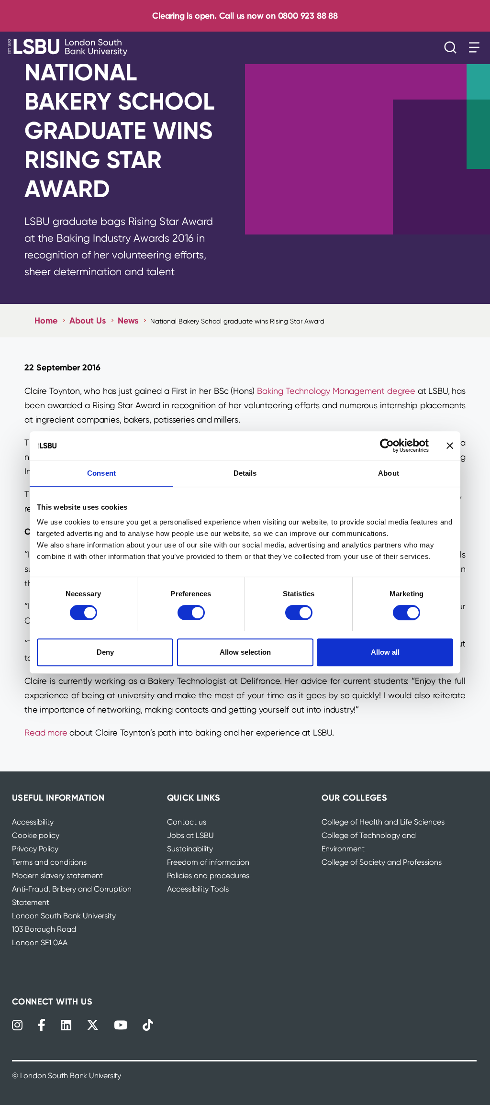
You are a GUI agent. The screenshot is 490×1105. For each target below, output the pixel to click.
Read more (45, 732)
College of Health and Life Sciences (383, 821)
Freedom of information (208, 862)
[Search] (452, 47)
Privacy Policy (35, 848)
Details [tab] (245, 473)
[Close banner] (449, 445)
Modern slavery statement (57, 875)
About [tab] (388, 473)
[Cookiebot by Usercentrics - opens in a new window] (387, 445)
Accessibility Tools (198, 888)
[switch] (191, 612)
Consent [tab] (101, 473)
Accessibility (33, 821)
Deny (105, 652)
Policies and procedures (208, 875)
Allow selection (245, 652)
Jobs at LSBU (190, 835)
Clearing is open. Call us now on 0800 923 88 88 (245, 15)
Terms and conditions (49, 862)
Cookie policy (35, 835)
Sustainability (190, 848)
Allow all (385, 652)
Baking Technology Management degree (336, 391)
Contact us (186, 821)
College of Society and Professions (382, 862)
